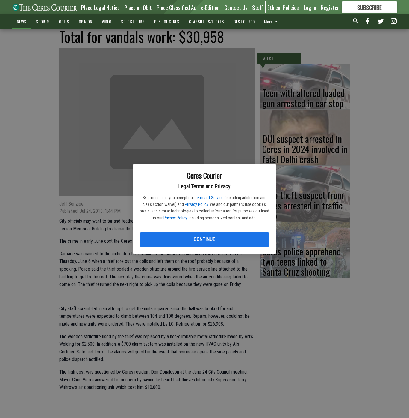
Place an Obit (138, 7)
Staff (257, 7)
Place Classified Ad (176, 7)
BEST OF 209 (244, 21)
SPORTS (42, 21)
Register (330, 7)
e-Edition (210, 7)
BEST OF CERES (166, 21)
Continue (204, 239)
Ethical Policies (283, 7)
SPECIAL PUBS (133, 21)
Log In (310, 7)
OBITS (64, 21)
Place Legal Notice (100, 7)
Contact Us (236, 7)
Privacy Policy (196, 204)
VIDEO (106, 21)
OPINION (85, 21)
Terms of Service (209, 197)
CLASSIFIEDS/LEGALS (206, 21)
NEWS (21, 21)
